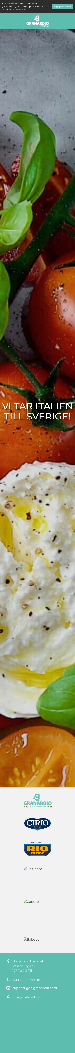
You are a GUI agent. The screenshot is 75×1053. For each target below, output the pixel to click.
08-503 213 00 (29, 980)
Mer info (21, 9)
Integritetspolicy (25, 997)
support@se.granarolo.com (34, 988)
